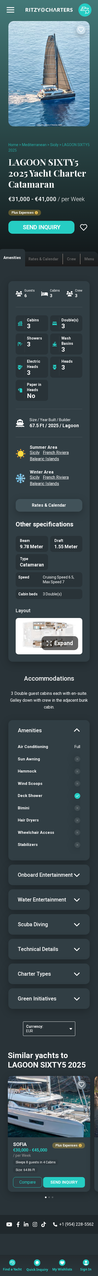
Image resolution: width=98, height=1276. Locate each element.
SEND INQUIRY (64, 1182)
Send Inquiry (41, 227)
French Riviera (56, 452)
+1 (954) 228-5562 (76, 1224)
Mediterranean (34, 145)
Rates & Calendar (49, 505)
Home (13, 145)
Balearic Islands (44, 458)
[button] (46, 1197)
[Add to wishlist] (81, 29)
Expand (63, 643)
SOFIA (20, 1144)
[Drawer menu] (10, 10)
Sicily (54, 145)
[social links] (9, 1224)
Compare (27, 1182)
